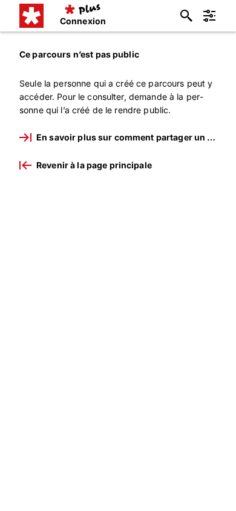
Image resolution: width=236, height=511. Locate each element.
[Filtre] (209, 15)
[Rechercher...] (186, 15)
